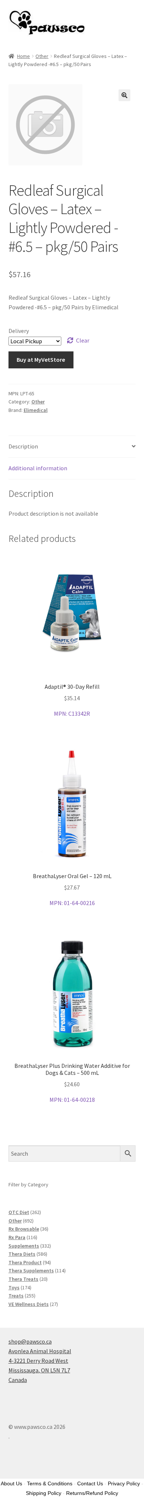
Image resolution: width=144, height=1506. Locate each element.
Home (23, 56)
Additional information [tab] (37, 468)
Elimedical (36, 410)
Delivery (18, 330)
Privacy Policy (124, 1483)
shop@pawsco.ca (30, 1341)
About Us (11, 1483)
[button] (124, 95)
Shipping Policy (43, 1493)
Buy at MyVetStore (41, 359)
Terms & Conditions (49, 1483)
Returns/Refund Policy (92, 1493)
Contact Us (90, 1483)
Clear (82, 340)
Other (41, 56)
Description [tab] (23, 446)
